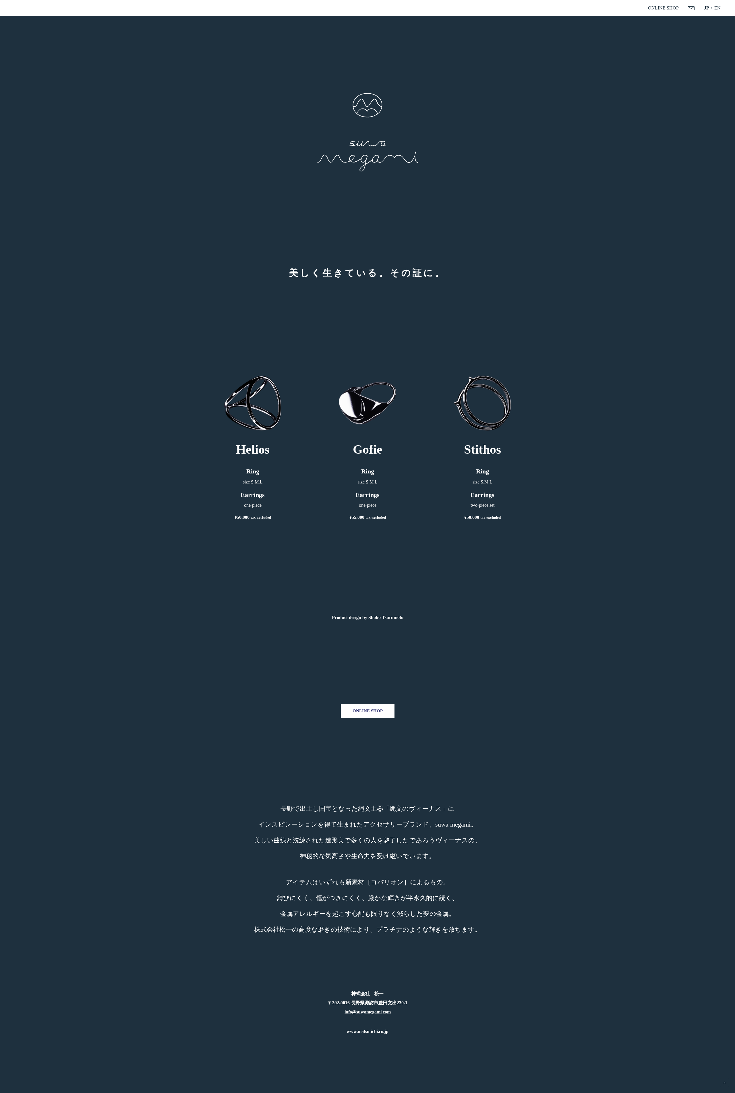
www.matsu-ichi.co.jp (367, 1031)
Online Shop (368, 711)
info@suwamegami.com (368, 1011)
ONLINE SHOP (663, 7)
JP (706, 7)
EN (717, 7)
